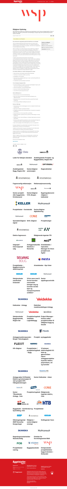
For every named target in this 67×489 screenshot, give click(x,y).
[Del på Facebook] (51, 35)
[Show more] (47, 51)
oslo (25, 144)
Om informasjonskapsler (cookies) (31, 481)
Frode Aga (35, 465)
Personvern (28, 482)
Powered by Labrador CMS (33, 487)
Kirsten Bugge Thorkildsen (47, 466)
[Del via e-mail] (53, 35)
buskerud (22, 144)
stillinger (14, 144)
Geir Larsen (48, 467)
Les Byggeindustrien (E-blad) (41, 1)
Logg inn (47, 1)
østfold (18, 144)
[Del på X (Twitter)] (52, 35)
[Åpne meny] (52, 1)
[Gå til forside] (18, 1)
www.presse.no (42, 474)
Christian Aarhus (34, 466)
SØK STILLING (15, 141)
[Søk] (50, 1)
